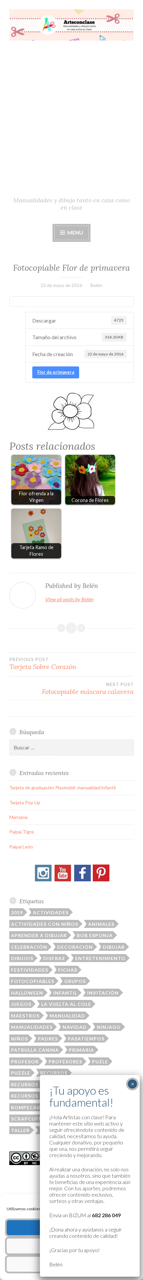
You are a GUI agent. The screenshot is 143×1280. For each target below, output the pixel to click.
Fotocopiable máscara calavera (88, 689)
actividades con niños (44, 924)
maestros (25, 1016)
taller (20, 1130)
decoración (75, 947)
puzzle (20, 1073)
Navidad (75, 1027)
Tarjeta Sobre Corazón (42, 664)
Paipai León (21, 846)
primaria (81, 1050)
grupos (75, 981)
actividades (51, 912)
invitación (103, 993)
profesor (25, 1061)
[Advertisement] (71, 121)
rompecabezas (32, 1107)
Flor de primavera (55, 372)
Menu (74, 232)
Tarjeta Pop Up (24, 802)
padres (48, 1038)
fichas (67, 970)
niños (19, 1038)
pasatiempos (86, 1038)
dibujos (22, 958)
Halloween (27, 993)
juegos (21, 1004)
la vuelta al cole (66, 1004)
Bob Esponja (95, 935)
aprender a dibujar (39, 935)
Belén (96, 285)
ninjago (109, 1027)
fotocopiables (32, 981)
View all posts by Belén (69, 599)
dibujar (114, 947)
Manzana (18, 817)
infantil (65, 993)
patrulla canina (35, 1050)
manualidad (67, 1016)
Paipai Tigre (21, 832)
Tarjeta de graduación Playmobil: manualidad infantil (62, 787)
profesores (65, 1061)
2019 (17, 912)
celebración (29, 947)
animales (101, 924)
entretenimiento (100, 958)
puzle (100, 1061)
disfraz (54, 958)
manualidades (32, 1027)
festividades (29, 970)
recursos (54, 1073)
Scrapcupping (31, 1119)
